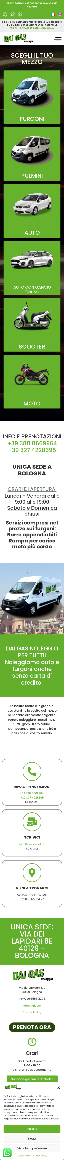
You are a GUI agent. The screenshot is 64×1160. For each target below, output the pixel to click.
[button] (58, 1088)
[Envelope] (20, 14)
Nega (32, 1138)
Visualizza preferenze (32, 1148)
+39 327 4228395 (32, 450)
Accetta (32, 1129)
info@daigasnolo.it (32, 844)
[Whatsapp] (12, 14)
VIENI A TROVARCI (32, 888)
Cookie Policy (24, 1155)
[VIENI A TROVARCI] (32, 872)
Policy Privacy (32, 1006)
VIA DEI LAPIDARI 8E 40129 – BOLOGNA (32, 28)
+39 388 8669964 (35, 3)
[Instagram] (4, 14)
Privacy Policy (40, 1155)
